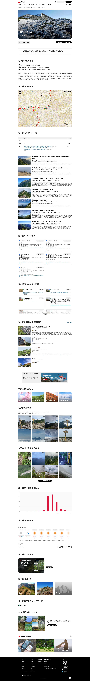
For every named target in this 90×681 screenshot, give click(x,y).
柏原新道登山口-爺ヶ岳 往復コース (40, 200)
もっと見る (52, 534)
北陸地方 (28, 7)
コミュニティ (24, 668)
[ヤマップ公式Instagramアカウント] (28, 675)
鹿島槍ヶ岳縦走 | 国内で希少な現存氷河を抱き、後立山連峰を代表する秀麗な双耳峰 (31, 248)
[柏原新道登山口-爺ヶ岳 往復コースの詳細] (24, 203)
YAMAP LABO (33, 671)
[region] (45, 108)
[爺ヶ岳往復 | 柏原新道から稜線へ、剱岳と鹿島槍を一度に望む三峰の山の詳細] (24, 171)
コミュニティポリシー (47, 666)
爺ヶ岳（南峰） (35, 337)
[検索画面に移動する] (55, 2)
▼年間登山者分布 (53, 51)
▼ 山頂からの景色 (34, 51)
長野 (39, 7)
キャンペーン (24, 670)
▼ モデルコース (37, 50)
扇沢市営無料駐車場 (52, 254)
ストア (40, 4)
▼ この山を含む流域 (26, 52)
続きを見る (21, 249)
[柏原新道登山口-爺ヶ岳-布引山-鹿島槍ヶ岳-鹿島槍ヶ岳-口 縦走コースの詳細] (24, 182)
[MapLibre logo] (69, 126)
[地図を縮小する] (20, 93)
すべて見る (69, 322)
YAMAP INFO (40, 661)
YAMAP (19, 7)
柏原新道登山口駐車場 (25, 241)
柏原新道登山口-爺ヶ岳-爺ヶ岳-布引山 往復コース (44, 210)
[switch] (70, 678)
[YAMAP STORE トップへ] (71, 636)
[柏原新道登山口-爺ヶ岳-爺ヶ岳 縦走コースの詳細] (24, 193)
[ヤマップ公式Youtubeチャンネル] (30, 675)
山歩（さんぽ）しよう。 (25, 671)
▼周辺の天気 (60, 51)
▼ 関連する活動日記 (58, 50)
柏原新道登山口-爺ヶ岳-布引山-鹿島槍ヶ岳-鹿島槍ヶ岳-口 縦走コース (49, 178)
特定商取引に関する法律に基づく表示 (50, 668)
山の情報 (32, 4)
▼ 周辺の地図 (30, 50)
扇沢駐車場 (23, 267)
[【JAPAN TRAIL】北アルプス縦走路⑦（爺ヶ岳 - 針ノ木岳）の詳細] (24, 225)
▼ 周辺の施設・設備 (50, 50)
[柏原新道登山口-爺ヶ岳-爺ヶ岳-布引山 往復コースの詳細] (24, 214)
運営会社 (45, 661)
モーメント (25, 4)
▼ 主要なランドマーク (40, 52)
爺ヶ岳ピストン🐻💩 (36, 347)
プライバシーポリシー (47, 664)
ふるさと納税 (49, 4)
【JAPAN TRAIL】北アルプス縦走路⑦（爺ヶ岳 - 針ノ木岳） (47, 221)
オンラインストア (33, 663)
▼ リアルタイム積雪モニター (44, 51)
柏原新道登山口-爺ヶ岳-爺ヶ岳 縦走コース (42, 189)
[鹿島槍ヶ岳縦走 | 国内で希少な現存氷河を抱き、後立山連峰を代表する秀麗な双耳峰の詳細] (24, 161)
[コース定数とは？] (24, 42)
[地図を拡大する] (20, 91)
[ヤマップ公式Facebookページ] (23, 675)
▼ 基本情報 (25, 50)
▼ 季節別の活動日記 (26, 51)
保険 (36, 4)
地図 (29, 4)
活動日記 (19, 4)
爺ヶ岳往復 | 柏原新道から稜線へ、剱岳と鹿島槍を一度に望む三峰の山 (49, 168)
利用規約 (45, 663)
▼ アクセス (43, 50)
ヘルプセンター (69, 4)
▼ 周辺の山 (33, 52)
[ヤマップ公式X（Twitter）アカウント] (25, 675)
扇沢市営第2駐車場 (25, 254)
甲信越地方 (33, 7)
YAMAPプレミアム (33, 661)
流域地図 (32, 670)
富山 (37, 7)
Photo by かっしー (66, 36)
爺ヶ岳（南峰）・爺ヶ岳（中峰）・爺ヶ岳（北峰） (41, 326)
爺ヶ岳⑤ (33, 358)
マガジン (43, 4)
